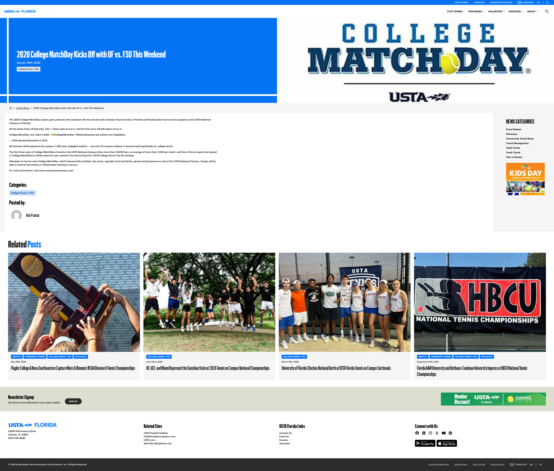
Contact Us (285, 433)
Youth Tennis (513, 152)
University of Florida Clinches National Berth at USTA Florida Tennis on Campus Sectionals (336, 368)
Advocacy (511, 133)
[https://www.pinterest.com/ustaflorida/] (450, 433)
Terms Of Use (479, 465)
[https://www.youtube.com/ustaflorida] (443, 433)
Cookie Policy (461, 465)
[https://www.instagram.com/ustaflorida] (430, 433)
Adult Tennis (513, 147)
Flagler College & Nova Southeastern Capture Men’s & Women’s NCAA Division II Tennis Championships (73, 368)
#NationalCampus (86, 134)
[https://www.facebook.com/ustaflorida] (417, 433)
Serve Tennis (461, 2)
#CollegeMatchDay (63, 134)
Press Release (513, 129)
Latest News (23, 108)
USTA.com (149, 439)
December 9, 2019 (37, 140)
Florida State (155, 119)
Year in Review (514, 157)
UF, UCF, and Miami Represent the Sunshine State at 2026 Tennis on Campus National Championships (207, 368)
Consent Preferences (438, 465)
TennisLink (479, 2)
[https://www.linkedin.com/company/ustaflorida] (424, 433)
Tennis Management (517, 143)
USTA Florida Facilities (156, 433)
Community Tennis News (520, 138)
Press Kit (284, 436)
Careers (283, 439)
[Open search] (547, 11)
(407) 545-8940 (16, 438)
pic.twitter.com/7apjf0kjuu (111, 134)
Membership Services (501, 2)
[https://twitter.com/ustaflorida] (437, 433)
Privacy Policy (498, 465)
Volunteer (284, 443)
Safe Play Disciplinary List (158, 443)
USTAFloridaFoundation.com (159, 436)
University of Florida (131, 119)
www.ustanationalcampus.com (56, 170)
